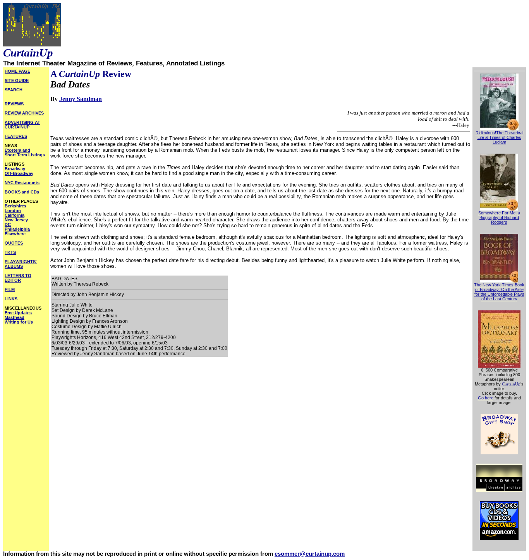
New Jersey (16, 219)
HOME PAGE (17, 71)
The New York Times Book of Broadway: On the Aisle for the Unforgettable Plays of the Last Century (499, 292)
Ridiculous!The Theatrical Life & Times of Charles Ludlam (499, 137)
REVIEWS (14, 103)
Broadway (15, 168)
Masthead (14, 317)
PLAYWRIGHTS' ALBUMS (21, 264)
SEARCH (13, 89)
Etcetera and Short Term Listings (25, 152)
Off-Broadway (19, 173)
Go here (485, 398)
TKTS (10, 252)
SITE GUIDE (17, 80)
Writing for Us (19, 322)
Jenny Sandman (80, 99)
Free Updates (18, 312)
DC (8, 224)
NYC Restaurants (22, 182)
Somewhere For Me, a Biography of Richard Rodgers (499, 217)
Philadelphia (17, 229)
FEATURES (16, 136)
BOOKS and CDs (22, 192)
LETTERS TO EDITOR (18, 278)
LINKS (11, 298)
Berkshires (15, 206)
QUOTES (14, 243)
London (13, 210)
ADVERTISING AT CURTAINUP (22, 124)
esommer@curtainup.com (310, 554)
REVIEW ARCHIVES (24, 113)
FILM (10, 289)
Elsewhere (15, 233)
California (14, 215)
